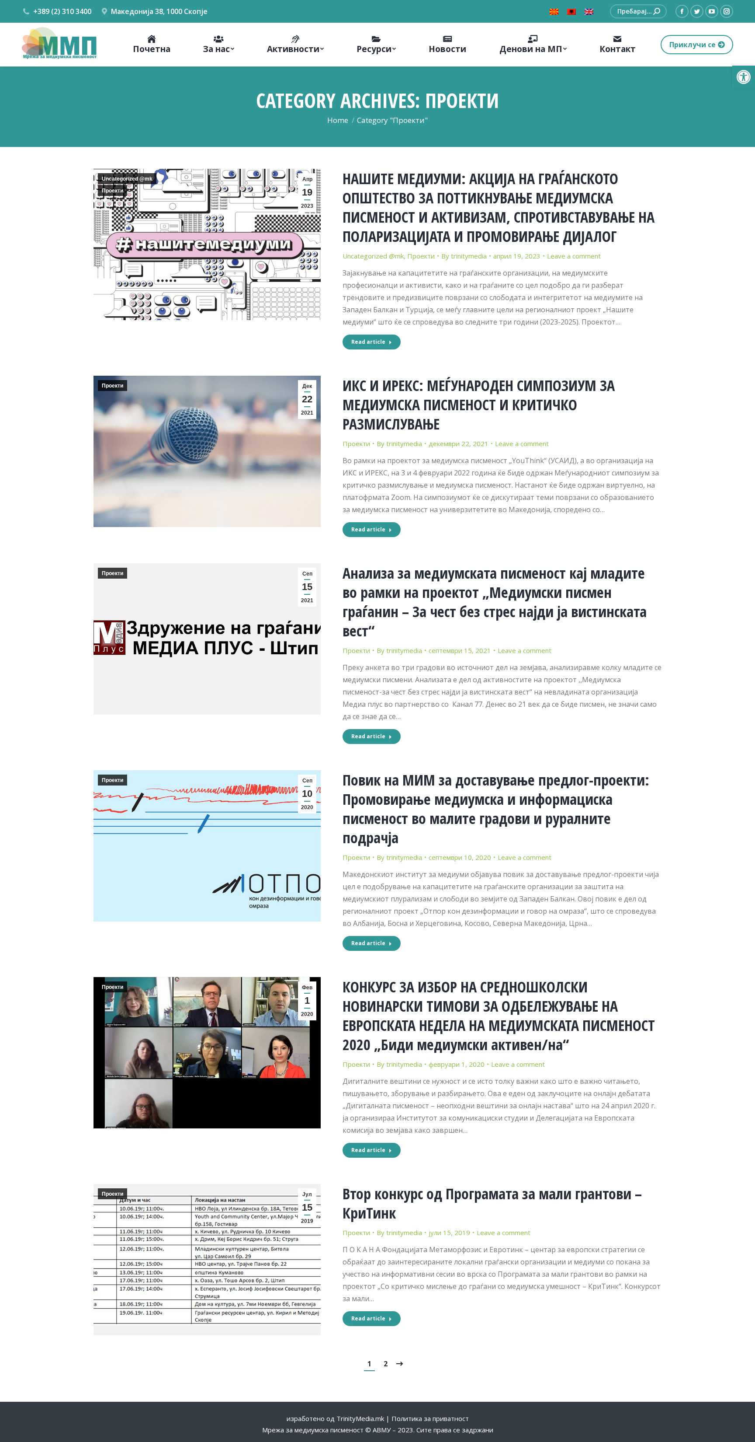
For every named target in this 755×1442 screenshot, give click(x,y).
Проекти (112, 191)
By (464, 255)
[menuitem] (151, 44)
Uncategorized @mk (127, 179)
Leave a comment (574, 255)
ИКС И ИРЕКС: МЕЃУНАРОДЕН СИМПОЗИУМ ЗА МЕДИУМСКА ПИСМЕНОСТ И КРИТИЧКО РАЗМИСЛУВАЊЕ (479, 404)
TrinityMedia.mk (360, 1418)
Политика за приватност (430, 1418)
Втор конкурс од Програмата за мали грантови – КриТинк (492, 1203)
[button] (743, 77)
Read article (368, 342)
